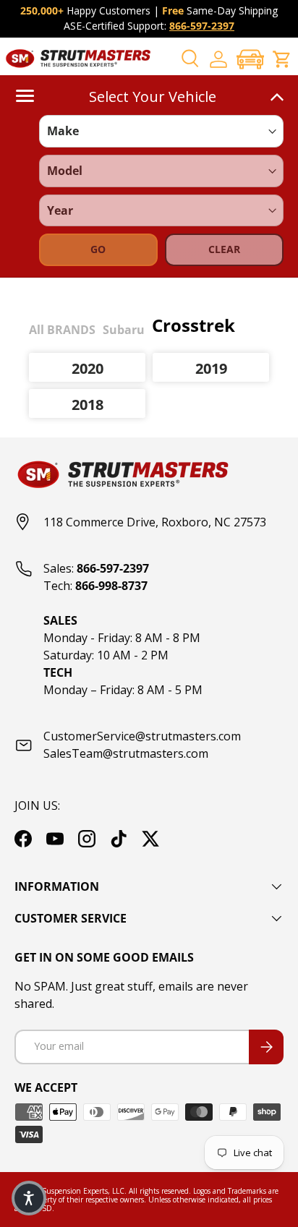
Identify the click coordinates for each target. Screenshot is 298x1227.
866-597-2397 (201, 26)
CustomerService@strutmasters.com (142, 736)
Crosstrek (193, 325)
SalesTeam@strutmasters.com (125, 753)
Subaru (124, 330)
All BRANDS (62, 330)
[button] (250, 59)
